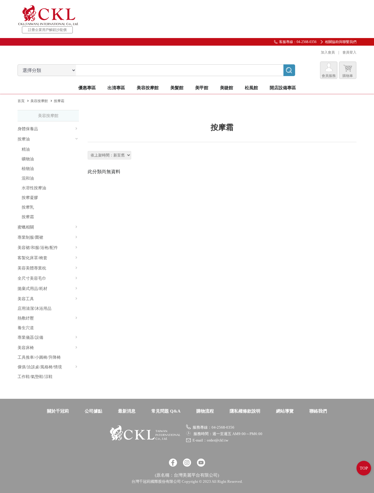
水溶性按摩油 (34, 188)
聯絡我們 (318, 411)
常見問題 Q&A (166, 411)
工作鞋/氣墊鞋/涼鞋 (35, 377)
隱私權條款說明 (245, 411)
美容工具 (26, 299)
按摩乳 (28, 207)
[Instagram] (187, 462)
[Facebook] (173, 462)
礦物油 (28, 159)
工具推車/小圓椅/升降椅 (39, 357)
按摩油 (24, 139)
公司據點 (93, 411)
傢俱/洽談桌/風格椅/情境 (40, 367)
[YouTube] (201, 462)
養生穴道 (26, 328)
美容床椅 (26, 348)
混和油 (28, 178)
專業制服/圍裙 (30, 237)
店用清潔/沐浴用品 (34, 308)
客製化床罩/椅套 (32, 258)
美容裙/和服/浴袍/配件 (38, 247)
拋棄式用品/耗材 (32, 288)
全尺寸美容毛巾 (32, 278)
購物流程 (205, 411)
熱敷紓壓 (26, 318)
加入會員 (328, 52)
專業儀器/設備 (30, 337)
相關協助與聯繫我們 (340, 42)
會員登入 (349, 52)
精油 (26, 149)
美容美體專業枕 (32, 268)
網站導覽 (285, 411)
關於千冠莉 (58, 411)
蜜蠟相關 (26, 227)
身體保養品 (28, 129)
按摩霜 (28, 217)
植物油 (28, 168)
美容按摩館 (39, 101)
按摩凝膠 (30, 197)
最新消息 (127, 411)
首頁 (21, 101)
